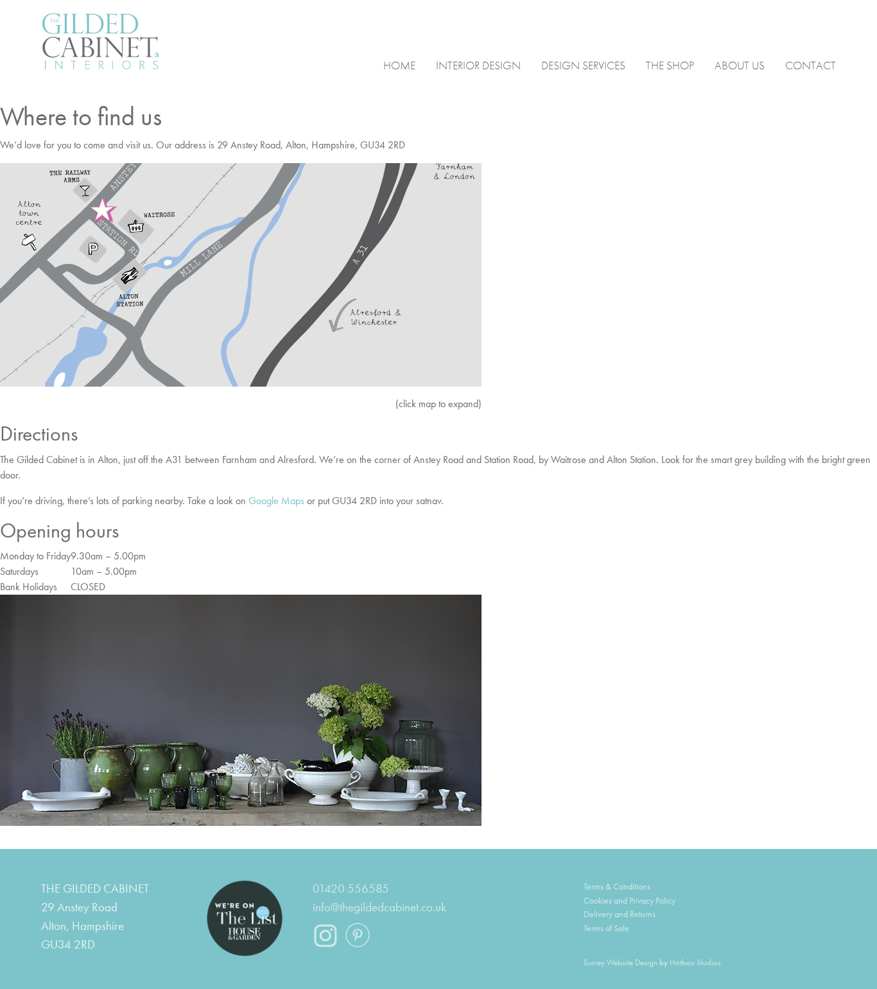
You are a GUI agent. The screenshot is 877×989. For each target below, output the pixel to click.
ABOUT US (740, 64)
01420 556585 (351, 888)
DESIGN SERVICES (583, 64)
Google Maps (276, 500)
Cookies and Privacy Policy (629, 900)
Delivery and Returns (620, 914)
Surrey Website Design (620, 962)
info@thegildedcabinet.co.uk (379, 907)
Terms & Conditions (617, 886)
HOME (399, 64)
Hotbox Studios (695, 962)
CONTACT (810, 64)
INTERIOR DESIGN (478, 64)
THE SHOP (670, 64)
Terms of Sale (606, 928)
